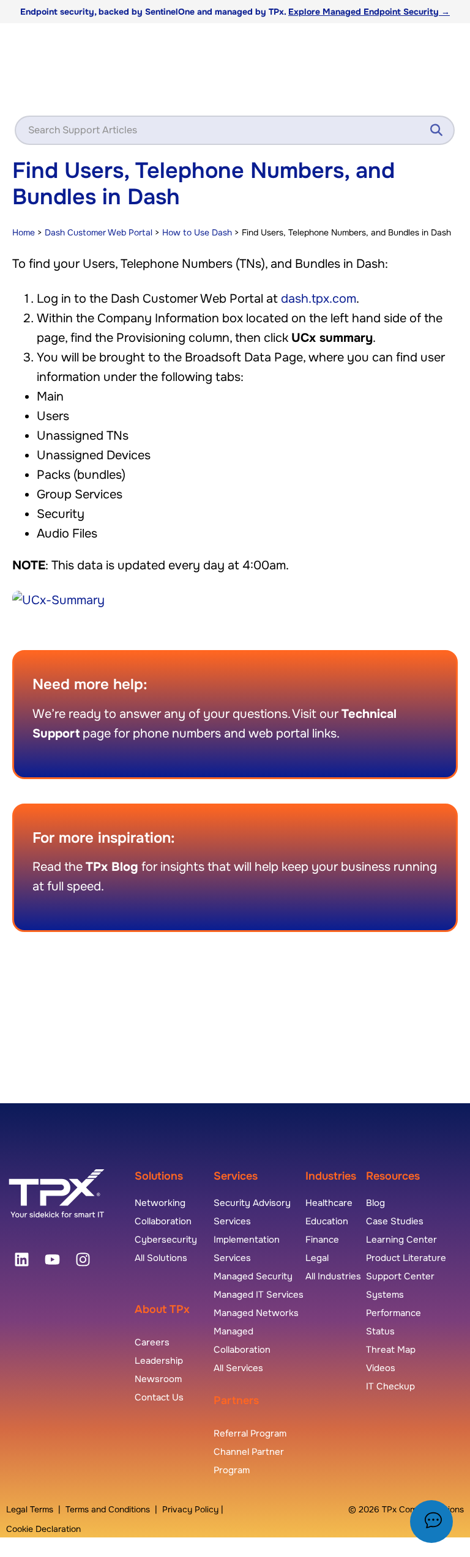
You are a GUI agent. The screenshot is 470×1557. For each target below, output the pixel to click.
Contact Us (159, 1397)
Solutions (159, 1176)
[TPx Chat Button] (431, 1521)
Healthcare (328, 1203)
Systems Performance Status (393, 1313)
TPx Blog (112, 867)
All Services (238, 1368)
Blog (375, 1203)
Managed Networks (256, 1313)
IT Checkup (390, 1386)
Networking (160, 1203)
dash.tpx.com (318, 298)
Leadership (159, 1361)
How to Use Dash (197, 232)
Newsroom (158, 1379)
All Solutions (161, 1258)
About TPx (162, 1309)
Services (236, 1176)
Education (326, 1221)
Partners (236, 1400)
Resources (393, 1176)
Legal (317, 1258)
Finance (322, 1239)
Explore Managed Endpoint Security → (369, 11)
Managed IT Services (259, 1295)
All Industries (333, 1276)
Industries (330, 1176)
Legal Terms (29, 1509)
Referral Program (250, 1433)
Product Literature (406, 1258)
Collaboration (163, 1221)
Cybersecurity (166, 1239)
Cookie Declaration (43, 1528)
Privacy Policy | (192, 1509)
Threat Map (391, 1350)
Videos (380, 1368)
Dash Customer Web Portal (98, 232)
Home (23, 232)
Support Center (400, 1276)
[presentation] (21, 1259)
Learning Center (401, 1239)
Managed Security (253, 1276)
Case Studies (394, 1221)
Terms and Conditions (107, 1509)
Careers (152, 1342)
